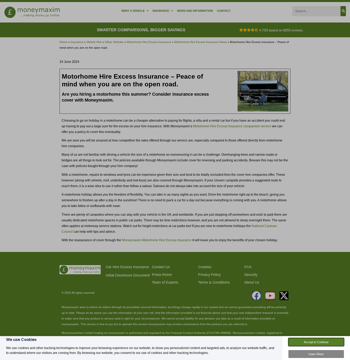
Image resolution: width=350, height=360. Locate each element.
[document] (175, 180)
